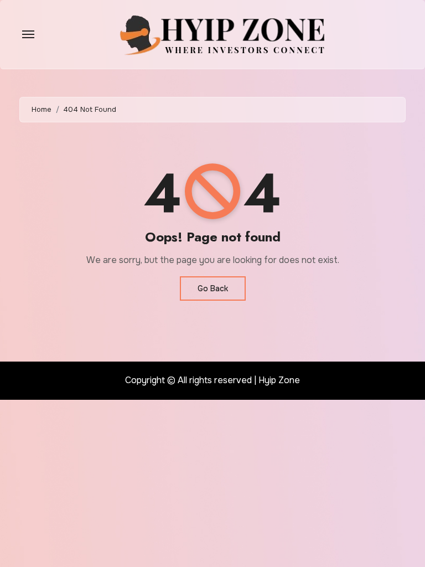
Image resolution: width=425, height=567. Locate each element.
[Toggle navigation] (28, 34)
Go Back (213, 288)
